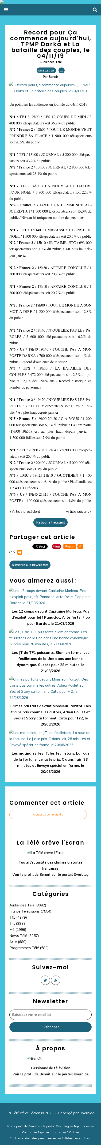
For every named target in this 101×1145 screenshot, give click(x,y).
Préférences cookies (76, 1138)
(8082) (27, 905)
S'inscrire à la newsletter (30, 564)
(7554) (30, 911)
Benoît (44, 874)
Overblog (87, 1113)
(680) (18, 941)
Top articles (82, 1126)
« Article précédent (24, 511)
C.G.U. (70, 1132)
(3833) (18, 923)
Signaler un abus (50, 1132)
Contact (27, 1132)
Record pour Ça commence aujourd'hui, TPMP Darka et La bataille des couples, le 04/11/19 (50, 44)
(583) (29, 948)
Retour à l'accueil (50, 522)
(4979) (18, 917)
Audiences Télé (50, 62)
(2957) (24, 935)
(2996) (17, 929)
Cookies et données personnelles (33, 1138)
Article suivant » (79, 511)
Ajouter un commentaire (48, 814)
